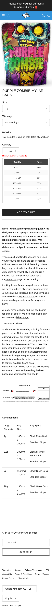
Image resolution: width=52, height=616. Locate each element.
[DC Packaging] (26, 15)
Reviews (18, 570)
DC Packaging (15, 606)
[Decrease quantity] (5, 151)
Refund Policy (8, 578)
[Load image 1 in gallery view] (26, 53)
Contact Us (7, 574)
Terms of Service (42, 574)
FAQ (48, 570)
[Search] (9, 15)
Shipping (20, 137)
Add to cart (26, 212)
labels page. (22, 317)
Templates (6, 570)
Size (4, 102)
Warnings (7, 116)
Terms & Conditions (23, 574)
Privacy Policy (23, 578)
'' (26, 296)
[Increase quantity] (16, 151)
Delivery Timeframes (33, 570)
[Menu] (3, 15)
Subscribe (25, 552)
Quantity (6, 144)
